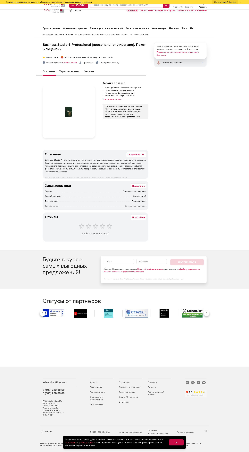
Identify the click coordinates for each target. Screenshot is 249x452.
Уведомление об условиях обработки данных (164, 279)
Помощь (152, 387)
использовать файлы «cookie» (79, 442)
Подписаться (187, 262)
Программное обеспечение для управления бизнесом (178, 53)
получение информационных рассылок (128, 272)
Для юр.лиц (169, 10)
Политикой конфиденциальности (150, 269)
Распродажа (124, 382)
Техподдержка (96, 404)
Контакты (202, 10)
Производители (97, 392)
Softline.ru (132, 10)
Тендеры (158, 10)
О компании (124, 402)
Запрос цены (146, 10)
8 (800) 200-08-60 (54, 393)
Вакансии (152, 382)
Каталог (93, 382)
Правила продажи (185, 432)
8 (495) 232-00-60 (54, 389)
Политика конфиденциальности (158, 431)
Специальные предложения (96, 398)
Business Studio (69, 62)
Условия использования (130, 432)
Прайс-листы (96, 387)
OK (176, 442)
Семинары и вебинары (129, 387)
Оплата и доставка (186, 10)
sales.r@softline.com (184, 7)
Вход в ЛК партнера (128, 397)
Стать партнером (127, 392)
